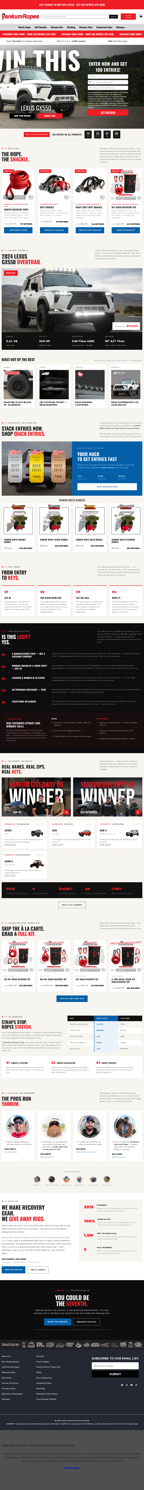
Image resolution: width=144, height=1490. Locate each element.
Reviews (6, 1399)
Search (113, 17)
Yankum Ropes (67, 1420)
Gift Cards (6, 1378)
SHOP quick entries (107, 487)
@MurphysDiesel (47, 1157)
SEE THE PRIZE (22, 116)
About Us (6, 1356)
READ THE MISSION (13, 1270)
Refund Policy (9, 1372)
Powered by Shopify (81, 1420)
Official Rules (71, 1468)
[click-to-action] (20, 17)
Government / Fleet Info (48, 1367)
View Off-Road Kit (126, 230)
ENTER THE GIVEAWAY (58, 1322)
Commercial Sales (10, 1367)
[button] (120, 27)
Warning (40, 1388)
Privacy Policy (9, 1388)
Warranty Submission (12, 1394)
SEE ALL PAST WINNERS (72, 905)
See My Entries (128, 17)
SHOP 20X (49, 116)
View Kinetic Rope (18, 230)
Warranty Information (47, 1394)
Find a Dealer (43, 1362)
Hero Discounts (44, 1378)
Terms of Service (10, 1383)
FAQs (38, 1372)
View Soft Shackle (54, 230)
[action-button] (36, 796)
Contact (40, 1356)
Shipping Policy (44, 1383)
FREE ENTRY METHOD (86, 1322)
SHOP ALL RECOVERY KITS (72, 999)
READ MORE (10, 845)
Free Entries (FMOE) (46, 1399)
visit (136, 1424)
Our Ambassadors (10, 1362)
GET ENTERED (108, 113)
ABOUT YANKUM (37, 1270)
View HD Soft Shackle (90, 230)
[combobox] (91, 82)
